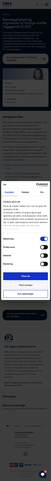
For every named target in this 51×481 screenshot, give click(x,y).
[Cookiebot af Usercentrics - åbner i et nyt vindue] (36, 185)
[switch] (44, 247)
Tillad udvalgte (26, 285)
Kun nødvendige (25, 294)
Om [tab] (42, 192)
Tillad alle (25, 276)
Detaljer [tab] (25, 192)
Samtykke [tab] (9, 192)
